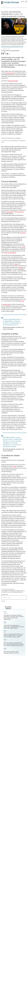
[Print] (1, 53)
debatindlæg (10, 212)
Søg (21, 1)
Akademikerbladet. (13, 81)
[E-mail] (3, 53)
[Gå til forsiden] (11, 2)
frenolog (20, 267)
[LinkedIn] (7, 53)
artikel (14, 466)
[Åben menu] (26, 1)
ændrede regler (10, 73)
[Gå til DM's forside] (2, 2)
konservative (20, 212)
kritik (22, 301)
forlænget (23, 233)
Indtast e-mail (4, 594)
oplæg (16, 264)
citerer (23, 247)
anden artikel (7, 304)
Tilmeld (3, 601)
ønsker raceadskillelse (10, 252)
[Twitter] (9, 53)
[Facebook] (5, 53)
